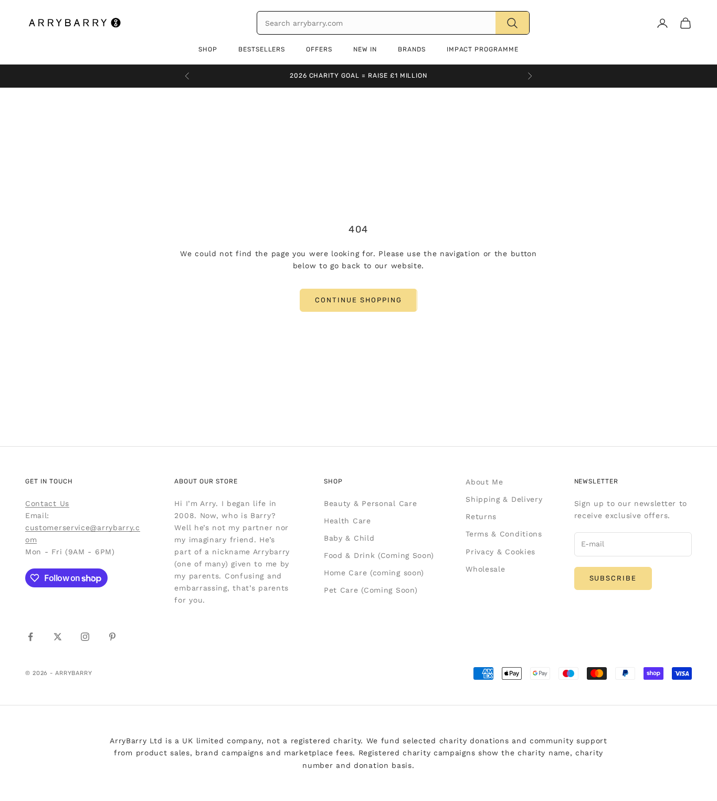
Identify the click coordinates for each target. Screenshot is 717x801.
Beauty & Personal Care (370, 503)
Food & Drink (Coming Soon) (379, 555)
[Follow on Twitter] (57, 636)
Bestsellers (262, 49)
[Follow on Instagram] (85, 636)
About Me (484, 482)
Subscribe (613, 578)
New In (365, 49)
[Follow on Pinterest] (112, 636)
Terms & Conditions (504, 534)
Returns (481, 516)
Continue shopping (358, 300)
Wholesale (485, 569)
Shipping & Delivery (504, 499)
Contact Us (47, 503)
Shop (207, 49)
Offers (319, 49)
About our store (205, 481)
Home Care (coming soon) (374, 572)
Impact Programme (483, 49)
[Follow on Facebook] (30, 636)
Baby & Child (349, 538)
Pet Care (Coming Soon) (370, 590)
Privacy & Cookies (500, 551)
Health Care (347, 521)
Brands (412, 49)
